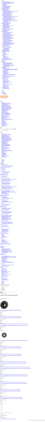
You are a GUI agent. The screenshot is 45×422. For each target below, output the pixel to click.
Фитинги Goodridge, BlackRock (7, 22)
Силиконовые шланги (4, 279)
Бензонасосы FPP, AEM (6, 48)
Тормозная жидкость (4, 122)
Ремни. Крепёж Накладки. (6, 82)
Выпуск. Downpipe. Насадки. (3, 224)
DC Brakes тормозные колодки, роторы (6, 104)
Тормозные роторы (5, 73)
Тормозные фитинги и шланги (6, 76)
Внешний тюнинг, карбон (5, 31)
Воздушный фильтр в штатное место (7, 62)
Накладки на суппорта (4, 117)
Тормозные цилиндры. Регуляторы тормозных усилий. (9, 74)
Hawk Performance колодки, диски (6, 26)
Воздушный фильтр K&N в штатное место (8, 37)
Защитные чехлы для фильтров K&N (7, 38)
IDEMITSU (3, 234)
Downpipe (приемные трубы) (6, 45)
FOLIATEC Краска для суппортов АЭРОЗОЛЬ (8, 17)
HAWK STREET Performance (6, 27)
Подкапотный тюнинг (4, 125)
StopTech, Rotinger (4, 142)
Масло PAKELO (5, 53)
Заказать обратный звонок (5, 130)
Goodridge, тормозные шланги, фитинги (6, 18)
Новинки (3, 159)
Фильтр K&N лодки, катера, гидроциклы (7, 219)
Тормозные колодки (4, 260)
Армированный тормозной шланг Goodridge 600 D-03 (9, 19)
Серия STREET (5, 5)
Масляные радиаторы (5, 58)
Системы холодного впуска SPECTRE (7, 44)
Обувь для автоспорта (5, 79)
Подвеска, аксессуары (4, 60)
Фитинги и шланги (4, 75)
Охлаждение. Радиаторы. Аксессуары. (6, 118)
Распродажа (3, 61)
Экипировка (3, 156)
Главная (3, 287)
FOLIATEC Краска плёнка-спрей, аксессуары (8, 12)
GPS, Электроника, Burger (5, 229)
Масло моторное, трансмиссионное (6, 51)
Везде (2, 133)
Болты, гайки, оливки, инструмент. (6, 191)
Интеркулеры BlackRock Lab (5, 50)
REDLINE (4, 52)
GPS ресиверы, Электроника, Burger (6, 23)
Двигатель (3, 46)
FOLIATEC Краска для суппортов (6, 8)
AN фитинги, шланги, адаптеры (5, 1)
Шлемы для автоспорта (6, 85)
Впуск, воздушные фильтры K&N (6, 36)
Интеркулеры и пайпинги (6, 87)
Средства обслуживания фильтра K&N (7, 40)
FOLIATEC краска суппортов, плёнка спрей (7, 15)
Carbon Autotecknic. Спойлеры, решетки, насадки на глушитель (10, 16)
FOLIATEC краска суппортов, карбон (6, 107)
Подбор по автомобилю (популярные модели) (7, 59)
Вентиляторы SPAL (5, 56)
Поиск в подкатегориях (4, 293)
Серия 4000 (4, 4)
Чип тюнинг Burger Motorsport (5, 77)
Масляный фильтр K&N (6, 49)
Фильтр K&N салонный (6, 41)
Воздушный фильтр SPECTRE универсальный (8, 43)
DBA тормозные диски (4, 135)
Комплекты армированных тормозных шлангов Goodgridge (10, 20)
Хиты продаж (3, 281)
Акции (2, 160)
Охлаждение (3, 149)
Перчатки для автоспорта (6, 80)
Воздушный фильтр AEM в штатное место (8, 34)
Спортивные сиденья (5, 83)
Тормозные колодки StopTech (6, 30)
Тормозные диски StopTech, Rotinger (7, 29)
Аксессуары (4, 55)
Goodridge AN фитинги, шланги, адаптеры (7, 166)
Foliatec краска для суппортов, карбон (6, 10)
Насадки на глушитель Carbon (6, 33)
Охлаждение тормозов (5, 70)
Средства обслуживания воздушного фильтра (8, 65)
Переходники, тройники (5, 193)
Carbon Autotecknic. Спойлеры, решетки (6, 3)
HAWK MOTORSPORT (6, 24)
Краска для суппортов (5, 9)
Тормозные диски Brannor (6, 72)
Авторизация (4, 93)
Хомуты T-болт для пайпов (6, 88)
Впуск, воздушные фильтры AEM (6, 144)
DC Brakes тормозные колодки (6, 6)
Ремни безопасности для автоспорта (7, 81)
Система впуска (4, 121)
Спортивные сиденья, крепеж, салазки (7, 84)
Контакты (3, 283)
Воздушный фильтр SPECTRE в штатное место (7, 222)
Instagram (3, 161)
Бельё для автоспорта (5, 78)
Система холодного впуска (6, 64)
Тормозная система (4, 67)
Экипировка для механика (6, 86)
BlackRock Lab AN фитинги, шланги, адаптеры (8, 2)
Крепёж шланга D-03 (5, 21)
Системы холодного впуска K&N (7, 39)
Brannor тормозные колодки (6, 68)
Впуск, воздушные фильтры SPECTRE (6, 42)
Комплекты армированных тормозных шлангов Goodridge (10, 69)
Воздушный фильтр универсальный (7, 63)
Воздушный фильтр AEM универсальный (8, 35)
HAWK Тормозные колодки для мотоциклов (8, 25)
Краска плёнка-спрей (4, 176)
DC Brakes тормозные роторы (6, 7)
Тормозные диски (5, 71)
